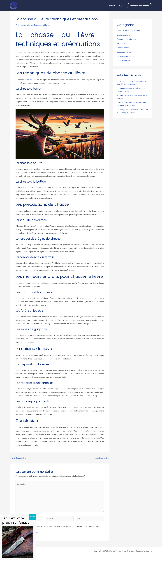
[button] (139, 5)
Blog (121, 6)
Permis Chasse (123, 47)
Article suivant (102, 458)
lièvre (29, 79)
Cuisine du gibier (123, 35)
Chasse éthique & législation (128, 30)
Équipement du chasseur (127, 39)
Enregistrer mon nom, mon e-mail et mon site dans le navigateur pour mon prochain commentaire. (59, 526)
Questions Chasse (124, 52)
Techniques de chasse (24, 25)
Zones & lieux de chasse (126, 60)
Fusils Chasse (122, 43)
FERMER (32, 517)
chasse (20, 52)
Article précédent (18, 458)
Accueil (112, 6)
